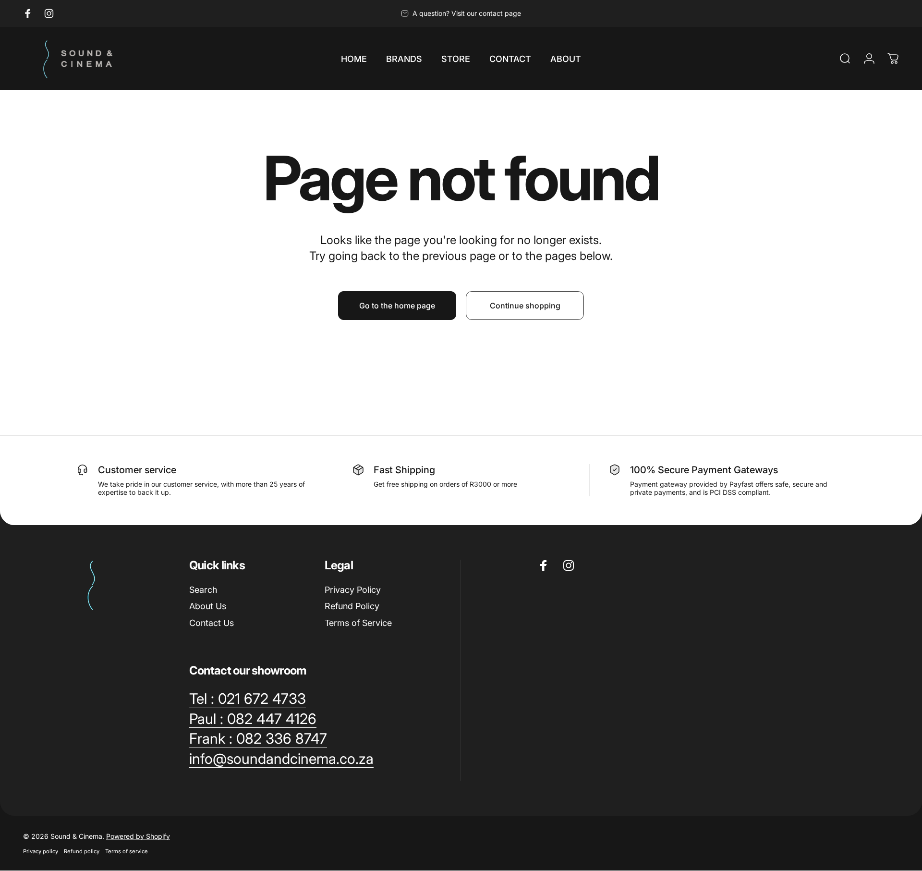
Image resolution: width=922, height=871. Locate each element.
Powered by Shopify (138, 836)
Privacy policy (40, 851)
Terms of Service (358, 623)
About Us (207, 606)
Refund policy (81, 851)
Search (203, 590)
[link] (247, 699)
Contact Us (211, 623)
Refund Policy (352, 606)
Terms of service (126, 851)
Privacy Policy (353, 590)
